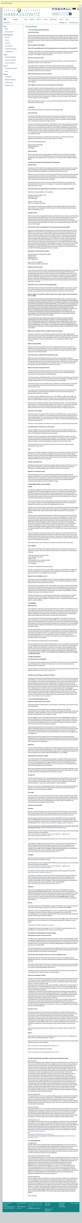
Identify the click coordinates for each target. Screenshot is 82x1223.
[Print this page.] (78, 9)
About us (39, 19)
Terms (72, 1203)
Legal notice (48, 1203)
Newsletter (7, 22)
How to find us (8, 46)
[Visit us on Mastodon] (58, 9)
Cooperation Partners (10, 48)
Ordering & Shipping (10, 57)
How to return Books (10, 60)
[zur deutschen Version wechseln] (74, 9)
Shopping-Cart (63, 22)
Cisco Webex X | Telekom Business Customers (40, 1134)
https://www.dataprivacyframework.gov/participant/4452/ (43, 851)
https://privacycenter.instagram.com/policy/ (39, 872)
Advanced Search (73, 22)
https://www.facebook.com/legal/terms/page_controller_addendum (55, 822)
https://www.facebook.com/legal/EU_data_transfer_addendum (44, 834)
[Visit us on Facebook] (65, 9)
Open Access (53, 19)
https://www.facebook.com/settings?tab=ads (53, 827)
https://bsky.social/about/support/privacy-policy (40, 925)
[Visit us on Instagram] (55, 9)
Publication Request (10, 79)
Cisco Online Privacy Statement (36, 1131)
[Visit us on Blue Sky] (53, 9)
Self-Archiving (8, 82)
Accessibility (62, 1206)
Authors (45, 19)
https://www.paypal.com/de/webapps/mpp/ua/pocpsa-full (43, 1045)
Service (61, 19)
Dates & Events (9, 31)
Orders (67, 19)
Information (8, 76)
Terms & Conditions (10, 63)
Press (6, 71)
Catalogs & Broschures (11, 68)
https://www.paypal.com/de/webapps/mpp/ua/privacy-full (43, 1052)
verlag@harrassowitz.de (33, 1208)
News (25, 19)
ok (80, 5)
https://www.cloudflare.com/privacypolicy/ (39, 696)
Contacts (32, 19)
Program (15, 19)
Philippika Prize (9, 51)
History (7, 40)
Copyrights (47, 1205)
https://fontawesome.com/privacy (46, 670)
